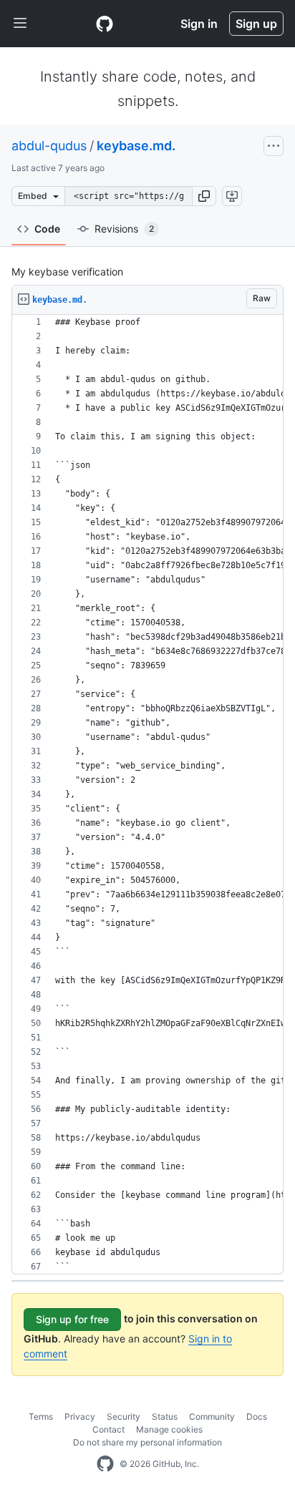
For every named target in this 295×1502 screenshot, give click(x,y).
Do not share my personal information (147, 1442)
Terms (41, 1416)
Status (165, 1416)
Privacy (79, 1416)
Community (212, 1416)
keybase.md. (136, 145)
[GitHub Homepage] (105, 1464)
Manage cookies (169, 1429)
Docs (256, 1416)
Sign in (199, 23)
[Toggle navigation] (20, 23)
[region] (147, 794)
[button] (204, 196)
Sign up (256, 23)
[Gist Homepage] (104, 23)
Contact (108, 1429)
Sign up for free (72, 1319)
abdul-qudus (49, 145)
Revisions (124, 229)
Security (123, 1416)
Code (47, 229)
